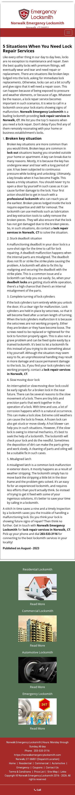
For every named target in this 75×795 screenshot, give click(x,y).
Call (38, 789)
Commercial (41, 763)
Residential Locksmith (37, 569)
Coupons (38, 767)
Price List (39, 771)
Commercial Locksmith (37, 611)
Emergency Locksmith (37, 694)
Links (63, 771)
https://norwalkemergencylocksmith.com (37, 755)
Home (12, 763)
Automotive (58, 763)
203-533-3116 (42, 750)
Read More (37, 604)
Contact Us (52, 767)
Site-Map (52, 771)
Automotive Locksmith (37, 652)
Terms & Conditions (20, 771)
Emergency (23, 767)
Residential (25, 763)
